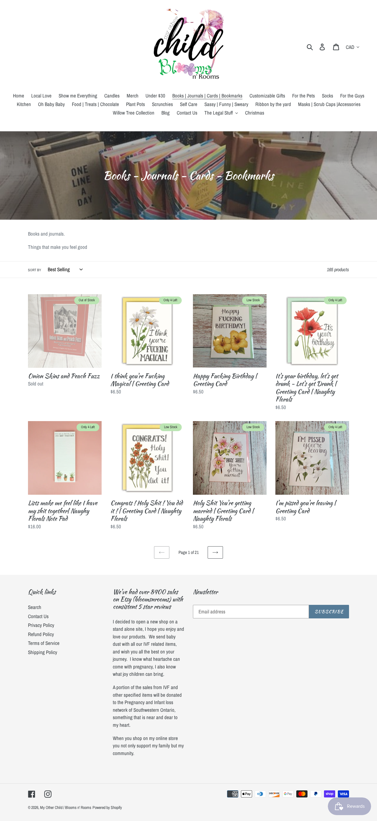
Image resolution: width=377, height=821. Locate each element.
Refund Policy (41, 634)
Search (34, 607)
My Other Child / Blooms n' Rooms (65, 807)
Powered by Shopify (107, 807)
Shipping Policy (42, 652)
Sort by (34, 270)
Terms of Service (43, 643)
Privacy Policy (41, 625)
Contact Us (38, 616)
